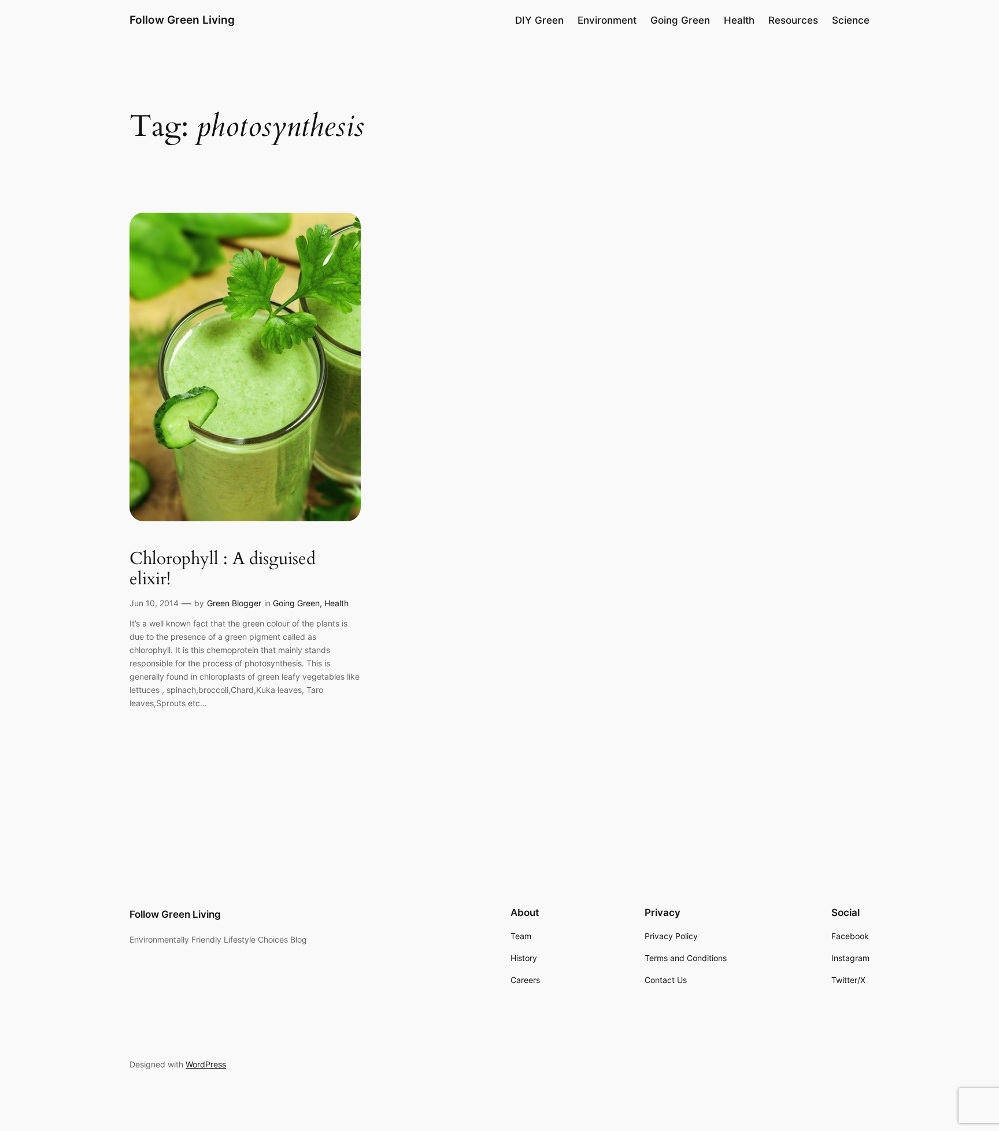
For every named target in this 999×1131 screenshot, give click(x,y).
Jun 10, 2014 (154, 603)
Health (336, 603)
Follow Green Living (182, 20)
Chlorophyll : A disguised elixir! (223, 569)
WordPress (206, 1064)
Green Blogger (234, 603)
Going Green (296, 603)
